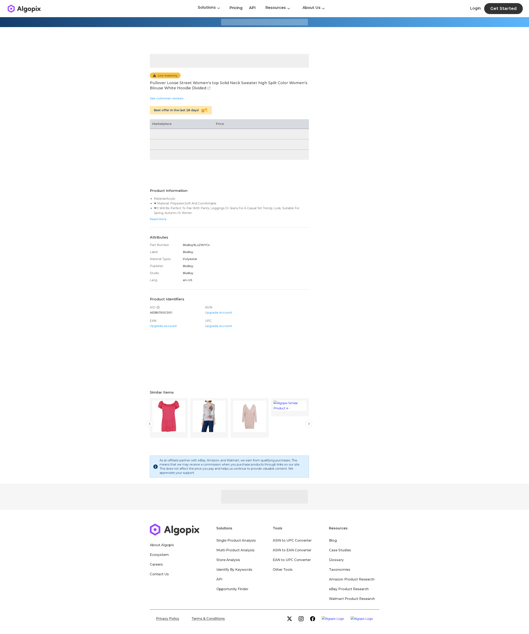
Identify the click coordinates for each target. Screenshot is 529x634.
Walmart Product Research (352, 599)
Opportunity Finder (232, 589)
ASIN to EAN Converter (292, 550)
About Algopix (162, 545)
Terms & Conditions (208, 619)
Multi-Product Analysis (235, 550)
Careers (156, 564)
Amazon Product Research (351, 579)
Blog (333, 540)
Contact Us (159, 574)
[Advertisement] (264, 40)
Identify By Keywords (234, 570)
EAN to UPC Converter (292, 560)
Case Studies (340, 550)
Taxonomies (339, 570)
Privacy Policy (167, 619)
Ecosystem (159, 555)
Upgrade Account (218, 312)
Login (475, 8)
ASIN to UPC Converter (292, 540)
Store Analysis (228, 560)
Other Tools (283, 570)
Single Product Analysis (236, 540)
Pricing (236, 8)
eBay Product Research (349, 589)
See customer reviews (166, 98)
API (252, 8)
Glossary (336, 560)
